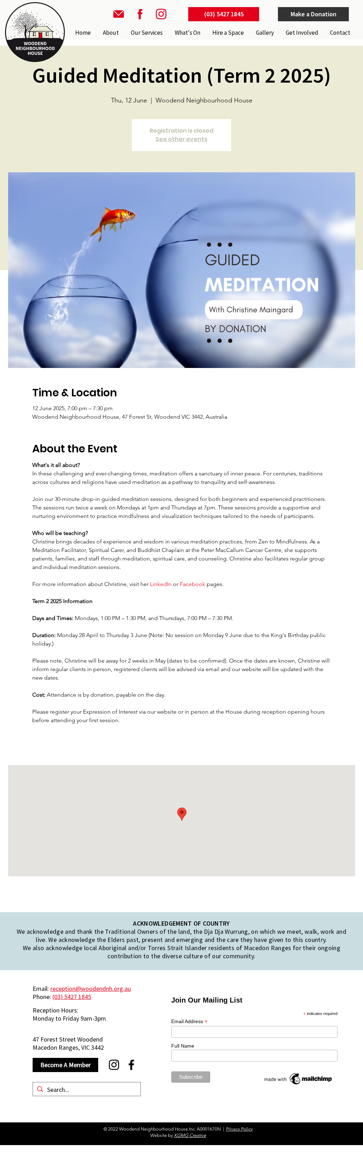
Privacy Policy (239, 1129)
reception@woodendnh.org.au (90, 988)
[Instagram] (114, 1065)
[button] (146, 33)
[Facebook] (131, 1065)
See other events (181, 139)
